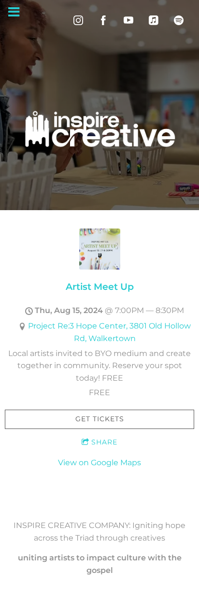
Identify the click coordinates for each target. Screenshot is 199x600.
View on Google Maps (99, 462)
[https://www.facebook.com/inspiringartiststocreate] (103, 20)
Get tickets (99, 418)
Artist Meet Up (100, 286)
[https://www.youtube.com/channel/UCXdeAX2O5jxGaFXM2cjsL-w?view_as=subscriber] (128, 20)
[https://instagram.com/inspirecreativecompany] (78, 20)
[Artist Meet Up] (99, 266)
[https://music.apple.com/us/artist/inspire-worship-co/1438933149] (153, 20)
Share (104, 442)
